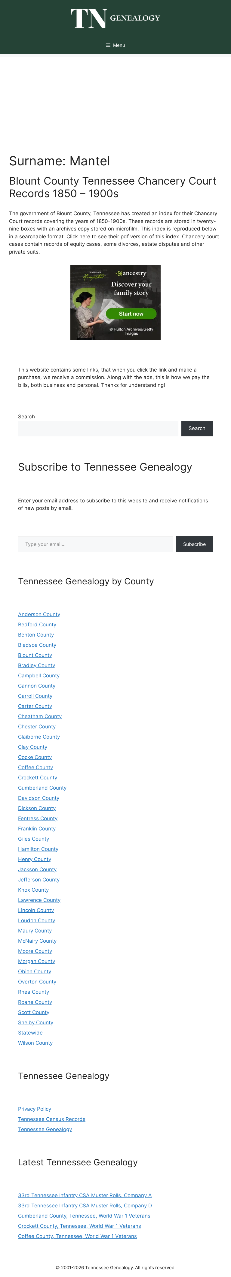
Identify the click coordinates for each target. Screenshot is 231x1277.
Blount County (35, 655)
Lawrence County (39, 900)
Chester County (37, 727)
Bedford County (37, 625)
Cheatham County (40, 716)
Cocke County (35, 757)
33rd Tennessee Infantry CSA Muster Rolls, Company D (85, 1206)
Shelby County (35, 1022)
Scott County (33, 1012)
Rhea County (33, 992)
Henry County (34, 859)
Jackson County (37, 869)
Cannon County (36, 686)
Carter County (35, 706)
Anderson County (39, 614)
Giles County (33, 839)
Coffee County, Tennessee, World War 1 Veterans (77, 1236)
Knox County (33, 890)
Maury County (35, 931)
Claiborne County (39, 737)
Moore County (35, 951)
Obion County (34, 971)
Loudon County (36, 920)
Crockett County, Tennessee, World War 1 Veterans (79, 1226)
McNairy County (37, 941)
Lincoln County (36, 910)
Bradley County (36, 665)
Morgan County (36, 961)
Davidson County (38, 798)
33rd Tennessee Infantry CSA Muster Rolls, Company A (85, 1195)
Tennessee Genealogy (45, 1129)
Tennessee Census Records (51, 1119)
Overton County (37, 982)
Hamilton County (38, 849)
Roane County (35, 1002)
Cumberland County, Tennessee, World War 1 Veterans (84, 1216)
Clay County (32, 747)
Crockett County (37, 778)
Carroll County (35, 696)
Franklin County (37, 829)
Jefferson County (39, 880)
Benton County (36, 635)
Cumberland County (42, 788)
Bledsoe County (37, 645)
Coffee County (35, 767)
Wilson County (35, 1043)
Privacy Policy (34, 1109)
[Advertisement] (115, 99)
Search (26, 417)
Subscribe (194, 544)
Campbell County (39, 676)
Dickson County (37, 808)
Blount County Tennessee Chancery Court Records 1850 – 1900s (113, 187)
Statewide (30, 1033)
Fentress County (37, 818)
